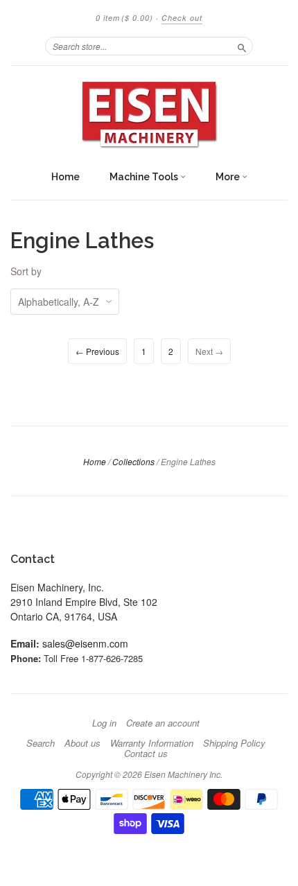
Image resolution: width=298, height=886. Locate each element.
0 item (124, 17)
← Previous (97, 351)
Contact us (146, 753)
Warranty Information (151, 743)
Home (65, 176)
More (229, 176)
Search (40, 743)
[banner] (149, 114)
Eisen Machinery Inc (182, 774)
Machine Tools (144, 176)
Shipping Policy (234, 743)
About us (82, 743)
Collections (133, 461)
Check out (181, 17)
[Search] (242, 46)
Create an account (163, 723)
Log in (104, 723)
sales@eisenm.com (85, 643)
